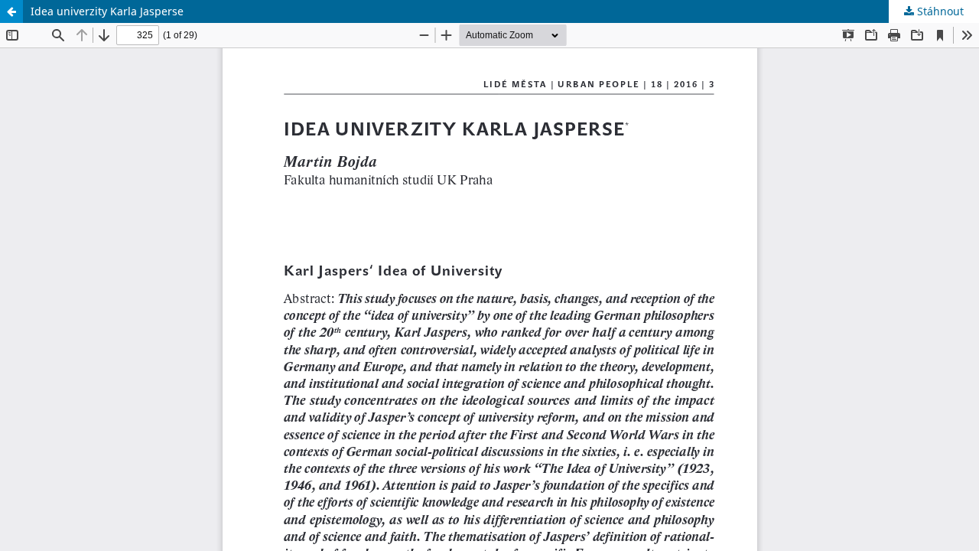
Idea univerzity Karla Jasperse (107, 11)
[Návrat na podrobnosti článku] (11, 11)
